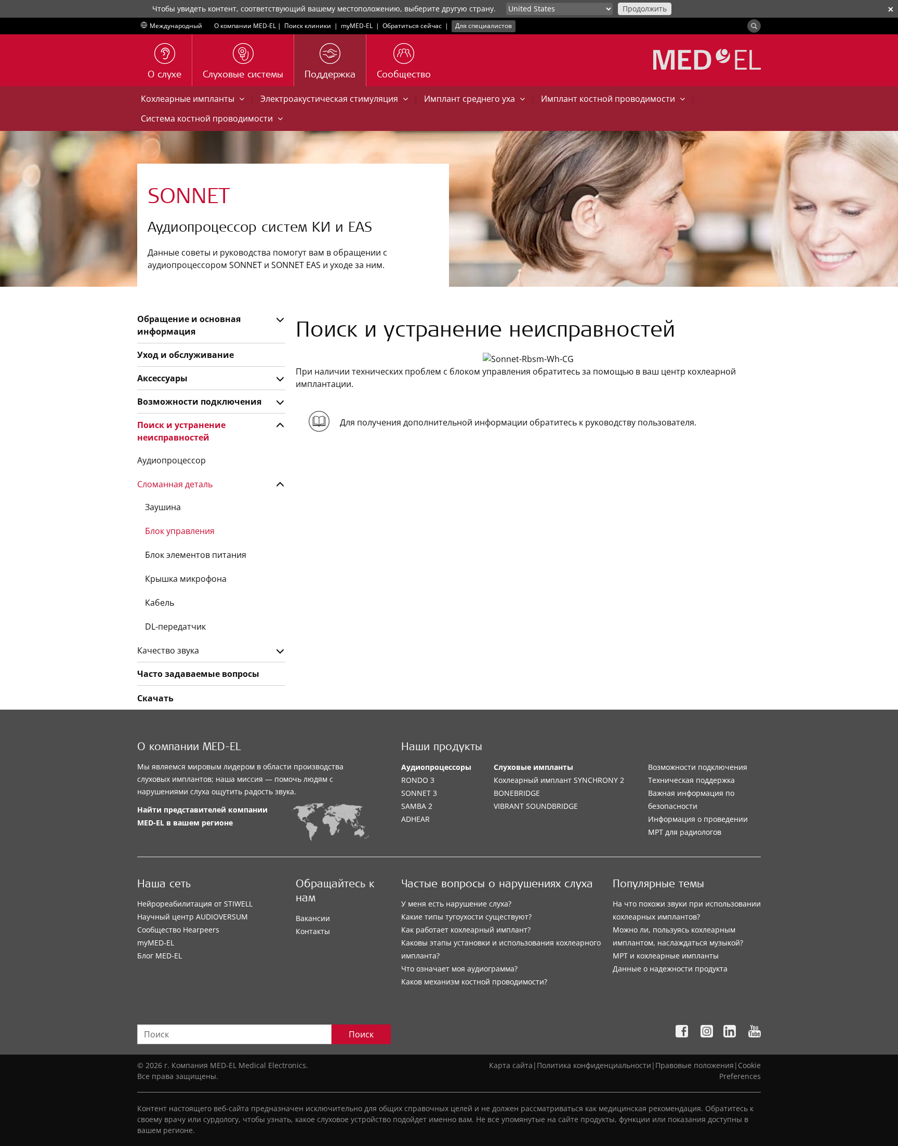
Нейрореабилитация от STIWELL (195, 904)
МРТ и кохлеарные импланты (666, 956)
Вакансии (313, 918)
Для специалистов (483, 25)
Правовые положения (694, 1065)
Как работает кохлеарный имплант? (466, 930)
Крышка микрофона (186, 578)
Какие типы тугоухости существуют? (466, 917)
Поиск (361, 1034)
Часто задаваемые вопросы (198, 673)
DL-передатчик (175, 626)
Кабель (159, 602)
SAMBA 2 (416, 806)
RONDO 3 (417, 780)
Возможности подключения (199, 401)
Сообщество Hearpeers (178, 930)
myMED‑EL (357, 25)
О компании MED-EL (245, 25)
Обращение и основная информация (189, 325)
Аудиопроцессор (171, 460)
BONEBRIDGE (517, 793)
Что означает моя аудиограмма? (459, 969)
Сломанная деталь (175, 484)
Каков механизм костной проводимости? (474, 982)
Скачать (155, 698)
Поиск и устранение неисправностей (181, 431)
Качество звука (168, 650)
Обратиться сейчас (412, 25)
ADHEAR (415, 819)
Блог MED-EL (159, 956)
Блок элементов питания (195, 555)
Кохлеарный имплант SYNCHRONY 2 (559, 780)
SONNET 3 (419, 793)
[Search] (754, 26)
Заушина (163, 507)
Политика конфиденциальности (594, 1065)
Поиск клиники (307, 25)
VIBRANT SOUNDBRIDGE (536, 806)
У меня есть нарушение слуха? (456, 904)
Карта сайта (511, 1065)
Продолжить (645, 9)
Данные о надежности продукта (670, 969)
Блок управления (180, 531)
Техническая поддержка (691, 780)
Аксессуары (162, 378)
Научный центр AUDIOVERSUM (192, 917)
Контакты (313, 931)
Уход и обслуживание (185, 355)
